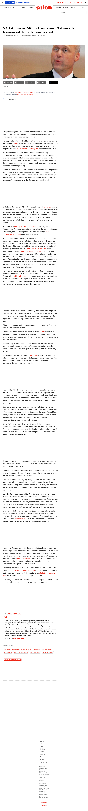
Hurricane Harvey (26, 649)
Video (82, 7)
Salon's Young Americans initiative (24, 92)
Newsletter (62, 2)
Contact (42, 749)
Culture (22, 7)
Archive (42, 759)
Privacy (42, 751)
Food (31, 7)
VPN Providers (44, 802)
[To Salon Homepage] (44, 7)
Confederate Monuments (11, 649)
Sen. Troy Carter (35, 652)
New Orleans (8, 652)
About (42, 744)
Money (73, 7)
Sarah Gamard (9, 39)
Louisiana (37, 649)
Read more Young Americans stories (27, 94)
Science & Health (61, 7)
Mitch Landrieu (46, 649)
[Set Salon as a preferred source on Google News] (53, 82)
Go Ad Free (44, 762)
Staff (42, 746)
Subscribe (10, 2)
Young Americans (47, 652)
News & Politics (9, 7)
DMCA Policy (44, 805)
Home (42, 741)
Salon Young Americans (21, 652)
